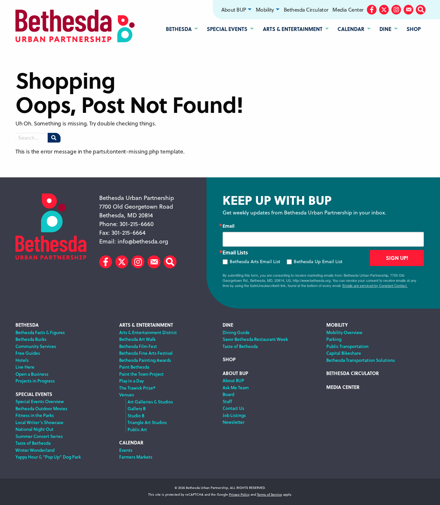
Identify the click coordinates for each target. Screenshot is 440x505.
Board (228, 394)
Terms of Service (269, 494)
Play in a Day (131, 381)
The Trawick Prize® (137, 388)
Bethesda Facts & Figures (40, 332)
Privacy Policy (239, 494)
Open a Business (31, 374)
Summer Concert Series (39, 436)
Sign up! (397, 258)
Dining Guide (236, 332)
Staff (227, 401)
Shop (229, 359)
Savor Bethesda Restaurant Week (255, 339)
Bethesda (27, 325)
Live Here (24, 367)
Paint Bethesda (134, 367)
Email (228, 225)
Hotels (22, 360)
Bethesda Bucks (30, 339)
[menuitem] (236, 9)
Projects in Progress (35, 381)
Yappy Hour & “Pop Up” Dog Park (48, 457)
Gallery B (137, 408)
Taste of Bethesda (33, 443)
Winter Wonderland (34, 450)
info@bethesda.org (143, 241)
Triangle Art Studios (147, 422)
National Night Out (34, 429)
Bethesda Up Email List (318, 261)
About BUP (233, 9)
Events (125, 450)
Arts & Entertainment (146, 325)
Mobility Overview (344, 332)
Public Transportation (347, 346)
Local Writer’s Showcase (39, 422)
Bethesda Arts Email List (255, 261)
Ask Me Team (236, 387)
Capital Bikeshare (343, 353)
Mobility (265, 9)
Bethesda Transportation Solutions (360, 360)
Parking (333, 339)
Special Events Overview (39, 401)
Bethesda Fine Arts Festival (146, 353)
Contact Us (233, 408)
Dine (228, 325)
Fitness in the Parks (34, 415)
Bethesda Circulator (306, 9)
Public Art (137, 429)
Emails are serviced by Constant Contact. (374, 285)
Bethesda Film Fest (138, 346)
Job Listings (234, 415)
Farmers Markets (135, 457)
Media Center (347, 9)
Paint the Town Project (141, 374)
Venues (126, 394)
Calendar (131, 442)
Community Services (35, 346)
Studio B (136, 415)
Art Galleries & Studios (150, 402)
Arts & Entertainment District (148, 332)
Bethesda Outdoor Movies (41, 408)
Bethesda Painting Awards (145, 360)
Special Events (33, 394)
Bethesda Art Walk (137, 339)
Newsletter (233, 422)
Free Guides (27, 353)
